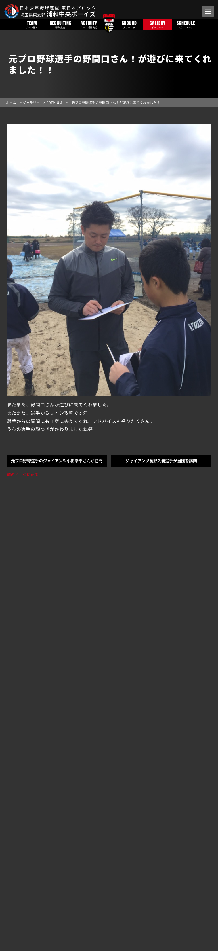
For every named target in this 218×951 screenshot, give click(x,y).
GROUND (129, 24)
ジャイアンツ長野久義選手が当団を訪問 (161, 460)
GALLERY (157, 24)
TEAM (32, 24)
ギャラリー (31, 102)
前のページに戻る (23, 474)
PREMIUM (54, 102)
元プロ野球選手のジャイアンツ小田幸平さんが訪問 (56, 460)
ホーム (11, 102)
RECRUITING (61, 24)
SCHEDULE (186, 24)
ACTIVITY (89, 24)
